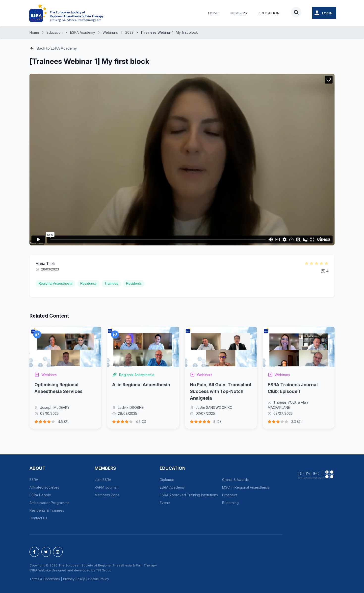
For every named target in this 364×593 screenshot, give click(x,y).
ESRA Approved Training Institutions (189, 495)
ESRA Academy (82, 32)
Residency (88, 283)
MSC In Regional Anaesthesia (246, 487)
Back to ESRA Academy (56, 48)
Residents (134, 283)
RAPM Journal (106, 487)
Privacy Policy (74, 579)
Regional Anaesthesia (55, 283)
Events (165, 503)
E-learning (230, 503)
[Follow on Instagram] (58, 552)
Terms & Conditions (44, 579)
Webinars (110, 32)
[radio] (307, 264)
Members (239, 13)
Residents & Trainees (46, 510)
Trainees (111, 283)
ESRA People (40, 495)
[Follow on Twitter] (46, 552)
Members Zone (107, 495)
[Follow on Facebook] (34, 552)
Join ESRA (103, 479)
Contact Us (38, 518)
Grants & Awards (235, 479)
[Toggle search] (296, 12)
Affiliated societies (44, 487)
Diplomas (167, 479)
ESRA (33, 479)
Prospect (229, 495)
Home (213, 13)
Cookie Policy (98, 579)
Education (269, 13)
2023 (129, 32)
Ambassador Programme (49, 503)
